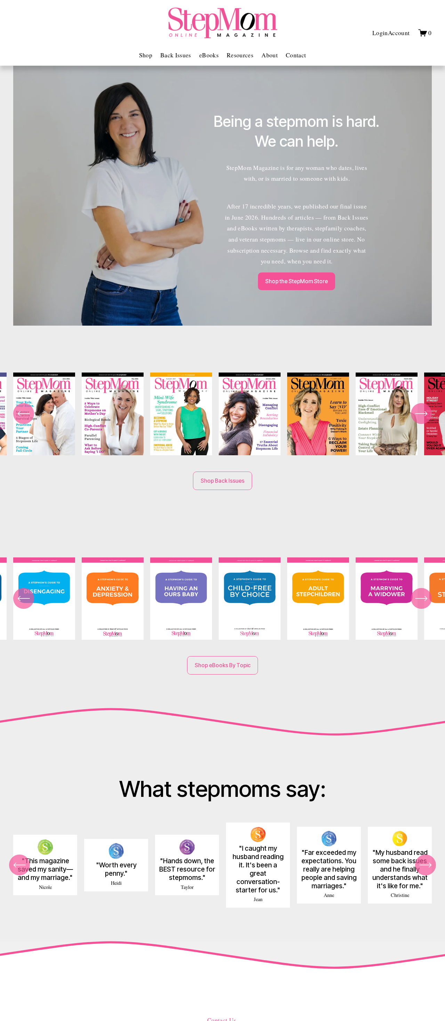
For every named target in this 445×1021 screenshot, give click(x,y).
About (269, 55)
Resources (240, 55)
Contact (296, 55)
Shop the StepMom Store (296, 281)
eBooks (209, 55)
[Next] (421, 413)
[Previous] (23, 413)
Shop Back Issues (222, 480)
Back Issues (175, 55)
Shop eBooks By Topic (223, 665)
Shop (145, 55)
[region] (222, 415)
